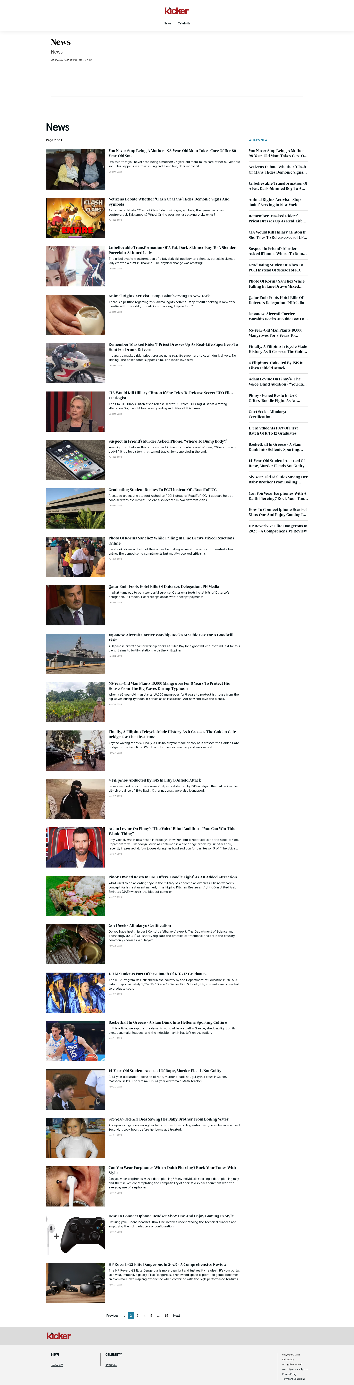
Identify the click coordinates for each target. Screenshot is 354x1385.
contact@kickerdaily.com (295, 1369)
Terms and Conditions (293, 1379)
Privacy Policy (289, 1374)
